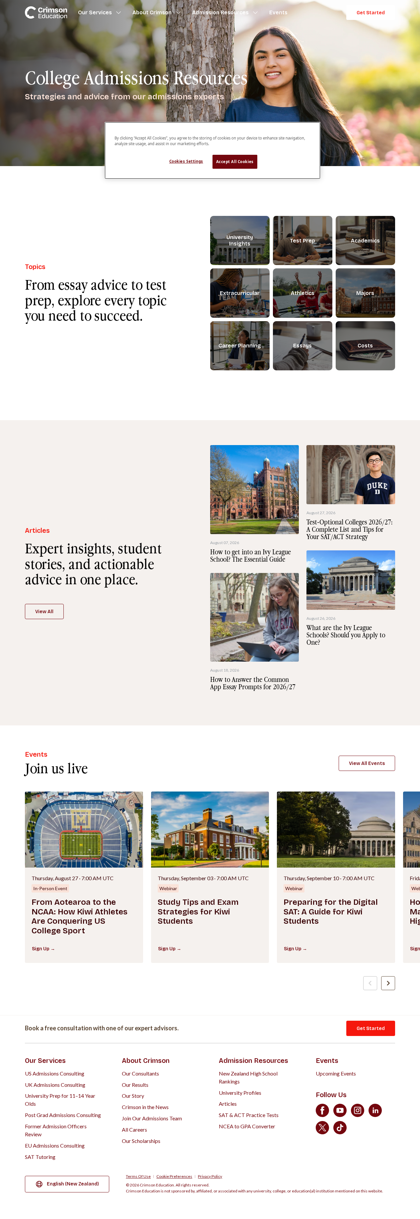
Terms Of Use (138, 1176)
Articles (228, 1103)
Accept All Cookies (235, 161)
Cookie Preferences (174, 1176)
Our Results (135, 1084)
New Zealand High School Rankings (248, 1077)
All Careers (134, 1129)
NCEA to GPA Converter (247, 1126)
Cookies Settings (186, 161)
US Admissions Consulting (54, 1073)
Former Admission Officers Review (56, 1130)
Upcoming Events (336, 1073)
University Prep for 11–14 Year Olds (60, 1099)
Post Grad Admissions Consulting (63, 1115)
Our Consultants (140, 1073)
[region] (212, 150)
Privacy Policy (210, 1176)
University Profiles (240, 1092)
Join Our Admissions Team (152, 1118)
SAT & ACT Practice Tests (249, 1115)
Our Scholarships (141, 1141)
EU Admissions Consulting (55, 1145)
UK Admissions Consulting (55, 1084)
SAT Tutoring (40, 1157)
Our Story (133, 1095)
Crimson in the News (145, 1107)
